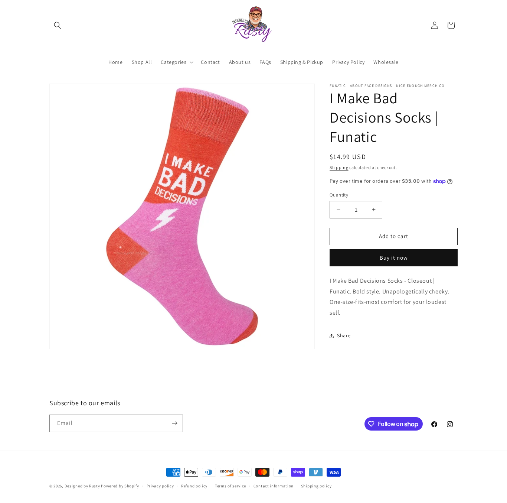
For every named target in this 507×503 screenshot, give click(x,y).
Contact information (274, 486)
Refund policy (194, 486)
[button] (57, 25)
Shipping (339, 167)
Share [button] (344, 335)
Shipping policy (316, 486)
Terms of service (230, 486)
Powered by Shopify (120, 486)
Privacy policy (160, 486)
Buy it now (394, 257)
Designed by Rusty (82, 486)
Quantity (339, 195)
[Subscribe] (174, 423)
